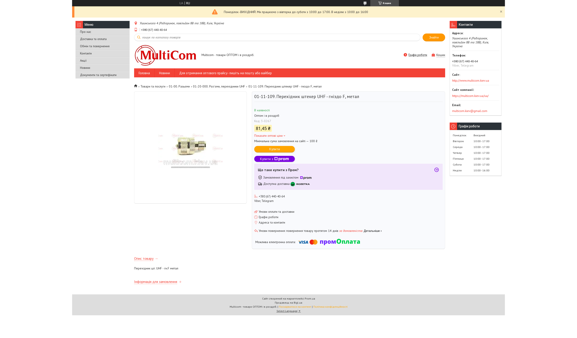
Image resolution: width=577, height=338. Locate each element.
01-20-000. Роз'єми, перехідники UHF (219, 86)
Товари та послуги (152, 86)
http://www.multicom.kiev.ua (470, 80)
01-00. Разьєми (179, 86)
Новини (85, 68)
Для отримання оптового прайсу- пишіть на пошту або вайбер (225, 73)
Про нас (85, 32)
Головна (144, 73)
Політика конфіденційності (330, 306)
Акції (83, 60)
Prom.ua (310, 298)
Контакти (86, 53)
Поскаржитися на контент (295, 306)
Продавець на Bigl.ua (288, 302)
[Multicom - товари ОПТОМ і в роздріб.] (165, 55)
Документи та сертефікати (98, 75)
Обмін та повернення (95, 46)
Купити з (266, 159)
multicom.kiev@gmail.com (469, 111)
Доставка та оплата (93, 39)
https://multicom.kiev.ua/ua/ (470, 96)
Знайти (434, 37)
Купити (274, 149)
